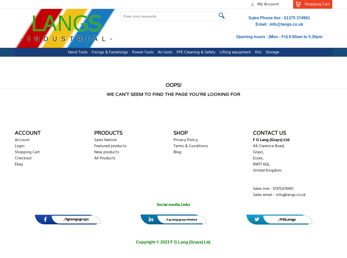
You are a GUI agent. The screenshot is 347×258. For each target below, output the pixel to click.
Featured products (110, 146)
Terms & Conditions (191, 146)
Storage (272, 52)
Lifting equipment (235, 52)
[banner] (68, 219)
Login (20, 146)
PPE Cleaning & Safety (196, 52)
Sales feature (105, 140)
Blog (177, 152)
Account (22, 140)
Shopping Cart (27, 152)
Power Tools (143, 52)
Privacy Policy (186, 140)
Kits (258, 52)
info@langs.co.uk (286, 24)
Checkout (23, 158)
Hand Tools (78, 52)
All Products (105, 158)
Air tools (165, 52)
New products (106, 152)
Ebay (19, 164)
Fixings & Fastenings (110, 52)
